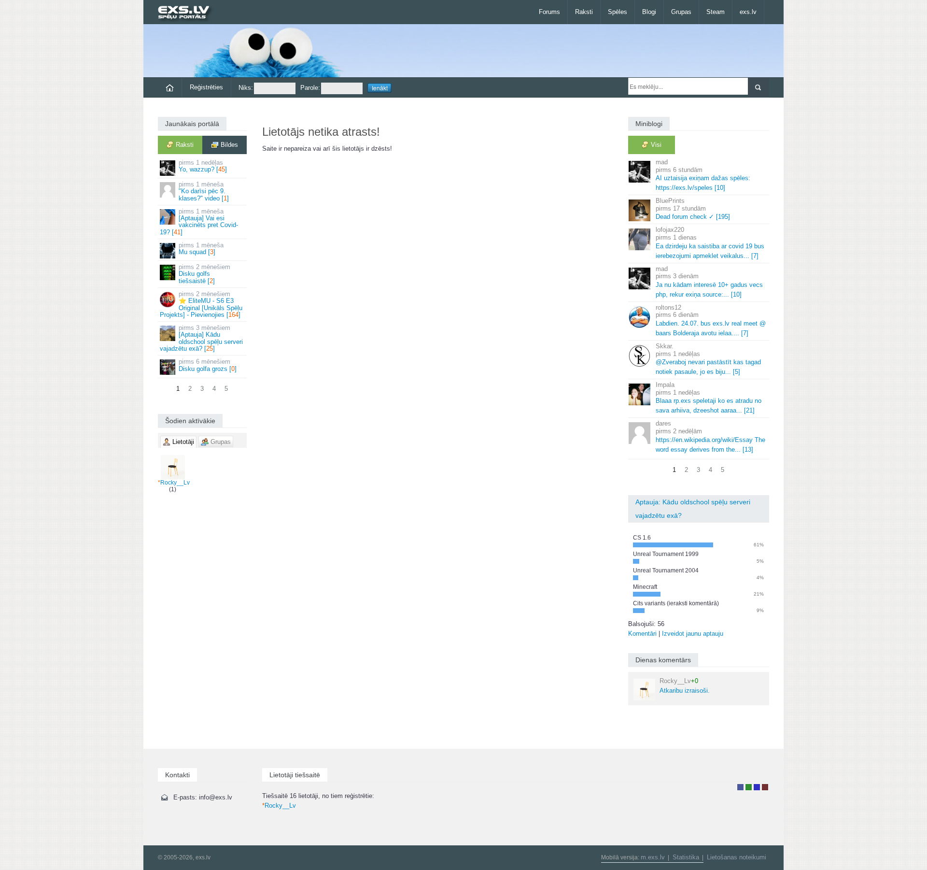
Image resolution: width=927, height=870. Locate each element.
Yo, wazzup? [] (203, 166)
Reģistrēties (206, 87)
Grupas (681, 11)
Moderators (756, 787)
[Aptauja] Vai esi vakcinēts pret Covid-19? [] (199, 222)
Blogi (649, 11)
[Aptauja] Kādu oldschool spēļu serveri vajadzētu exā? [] (201, 338)
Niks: (246, 87)
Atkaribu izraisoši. (685, 685)
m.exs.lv (653, 857)
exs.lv (748, 11)
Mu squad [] (201, 249)
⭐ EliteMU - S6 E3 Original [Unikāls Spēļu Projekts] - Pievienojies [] (201, 304)
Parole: (310, 87)
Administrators (765, 787)
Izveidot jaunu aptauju (692, 633)
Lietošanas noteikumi (736, 857)
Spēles (617, 11)
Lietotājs (740, 787)
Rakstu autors (748, 787)
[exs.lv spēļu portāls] (188, 13)
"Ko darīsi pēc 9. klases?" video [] (204, 191)
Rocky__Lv (174, 482)
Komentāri (642, 633)
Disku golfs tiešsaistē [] (204, 274)
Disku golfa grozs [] (208, 365)
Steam (715, 11)
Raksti (584, 11)
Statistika (686, 857)
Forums (549, 11)
